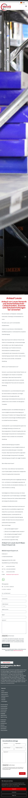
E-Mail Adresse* (5, 604)
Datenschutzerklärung (18, 650)
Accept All (14, 789)
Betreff (3, 614)
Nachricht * (4, 620)
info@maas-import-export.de (12, 574)
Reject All (14, 795)
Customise (14, 792)
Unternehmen (4, 598)
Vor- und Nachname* (6, 593)
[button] (26, 6)
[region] (14, 788)
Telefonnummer (5, 609)
